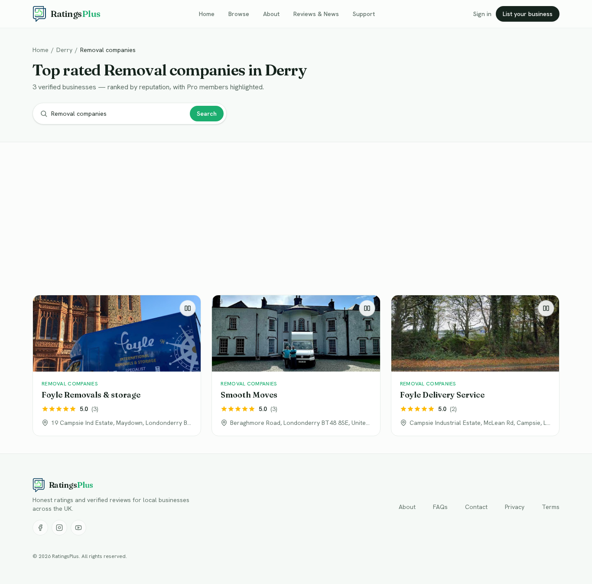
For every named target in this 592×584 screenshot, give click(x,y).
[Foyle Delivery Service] (475, 365)
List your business (528, 14)
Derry (64, 50)
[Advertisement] (293, 220)
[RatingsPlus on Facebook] (40, 527)
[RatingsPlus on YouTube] (78, 527)
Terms (550, 507)
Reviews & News (316, 14)
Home (207, 14)
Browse (238, 14)
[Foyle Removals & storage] (117, 365)
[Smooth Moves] (296, 365)
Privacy (514, 507)
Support (364, 14)
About (271, 14)
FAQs (440, 507)
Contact (476, 507)
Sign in (482, 14)
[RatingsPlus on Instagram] (59, 527)
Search (207, 113)
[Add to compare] (187, 308)
